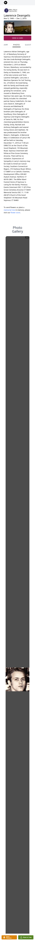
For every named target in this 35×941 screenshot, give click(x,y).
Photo (16, 45)
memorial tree (9, 210)
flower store (15, 212)
